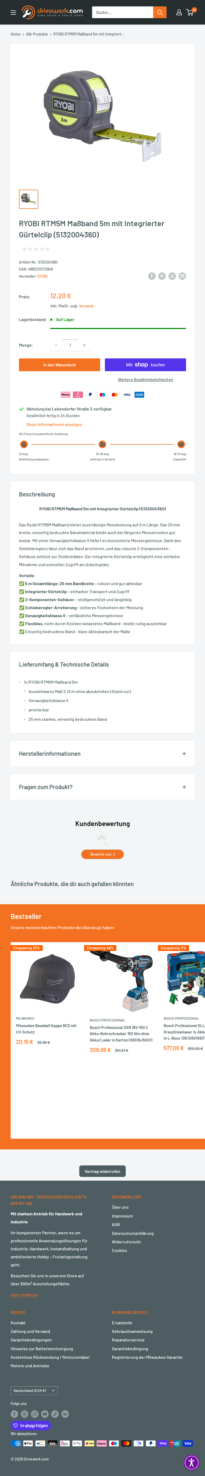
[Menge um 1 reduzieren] (56, 345)
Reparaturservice (128, 1339)
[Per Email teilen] (182, 276)
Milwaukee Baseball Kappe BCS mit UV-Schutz (46, 1028)
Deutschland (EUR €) (30, 1390)
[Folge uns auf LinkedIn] (65, 1414)
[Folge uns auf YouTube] (45, 1414)
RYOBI (42, 276)
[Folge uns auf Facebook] (14, 1414)
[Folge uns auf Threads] (24, 1414)
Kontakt (18, 1322)
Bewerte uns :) (102, 854)
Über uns (120, 1206)
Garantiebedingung (130, 1348)
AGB (116, 1224)
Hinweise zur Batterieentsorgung (42, 1348)
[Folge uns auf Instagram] (34, 1414)
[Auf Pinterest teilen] (162, 276)
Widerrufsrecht (126, 1241)
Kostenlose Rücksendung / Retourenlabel (50, 1357)
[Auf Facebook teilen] (152, 276)
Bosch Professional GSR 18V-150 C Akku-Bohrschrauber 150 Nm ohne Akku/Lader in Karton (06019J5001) (121, 1033)
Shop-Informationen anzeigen (54, 424)
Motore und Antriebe (30, 1365)
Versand (86, 305)
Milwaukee (25, 1018)
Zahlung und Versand (30, 1331)
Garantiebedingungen (31, 1339)
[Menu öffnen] (13, 12)
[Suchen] (160, 12)
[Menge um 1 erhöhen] (84, 345)
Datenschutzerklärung (133, 1233)
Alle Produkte (37, 34)
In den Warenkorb (59, 364)
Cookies (119, 1250)
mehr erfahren (24, 1294)
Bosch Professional (107, 1020)
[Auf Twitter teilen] (172, 276)
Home (16, 34)
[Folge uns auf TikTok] (55, 1414)
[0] (190, 12)
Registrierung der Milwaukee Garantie (147, 1357)
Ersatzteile (122, 1322)
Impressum (122, 1215)
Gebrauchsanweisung (132, 1331)
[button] (192, 1463)
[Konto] (179, 12)
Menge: (26, 344)
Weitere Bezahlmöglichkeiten (145, 379)
